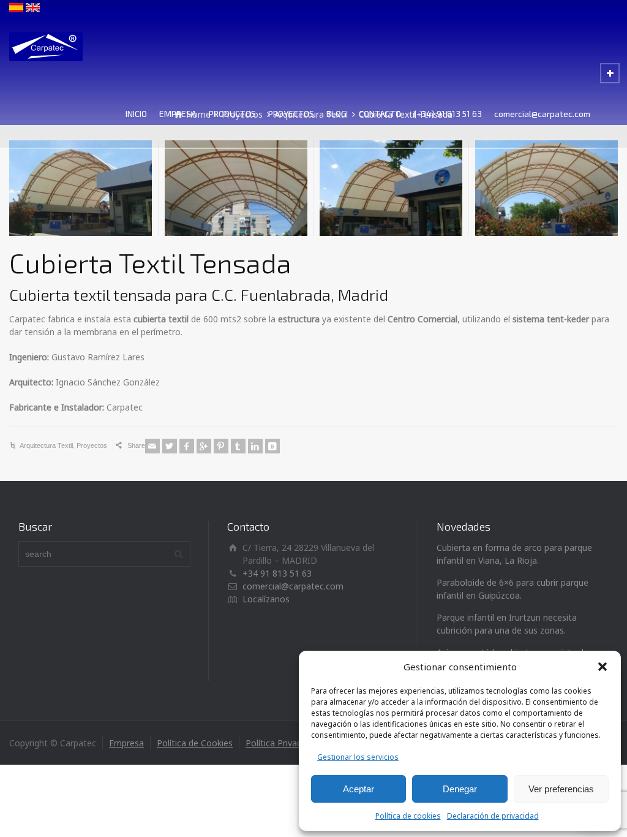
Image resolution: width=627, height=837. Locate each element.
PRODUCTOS (232, 113)
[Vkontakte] (272, 446)
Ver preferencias (561, 789)
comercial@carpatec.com (542, 113)
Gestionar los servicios (358, 757)
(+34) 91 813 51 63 (447, 113)
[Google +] (204, 446)
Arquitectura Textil (46, 445)
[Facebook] (186, 446)
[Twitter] (169, 446)
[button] (602, 667)
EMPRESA (178, 113)
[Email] (152, 446)
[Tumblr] (238, 446)
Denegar (460, 789)
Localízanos (266, 599)
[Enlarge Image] (80, 188)
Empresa (126, 743)
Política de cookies (408, 816)
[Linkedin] (255, 446)
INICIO (136, 113)
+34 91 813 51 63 (277, 573)
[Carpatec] (65, 46)
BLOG (336, 113)
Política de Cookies (195, 743)
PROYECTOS (291, 113)
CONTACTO (380, 113)
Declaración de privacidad (493, 816)
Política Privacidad (282, 743)
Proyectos (92, 445)
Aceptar (358, 789)
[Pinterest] (221, 446)
